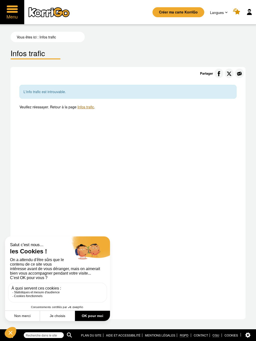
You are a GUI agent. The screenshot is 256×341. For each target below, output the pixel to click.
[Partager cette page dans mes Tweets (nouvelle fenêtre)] (229, 73)
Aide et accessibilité (123, 335)
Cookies (231, 335)
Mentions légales (160, 335)
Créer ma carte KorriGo (178, 11)
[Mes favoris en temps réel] (237, 12)
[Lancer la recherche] (69, 335)
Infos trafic (86, 106)
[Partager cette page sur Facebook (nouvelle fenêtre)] (218, 73)
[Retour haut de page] (247, 337)
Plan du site (91, 335)
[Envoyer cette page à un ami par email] (239, 73)
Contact (201, 335)
